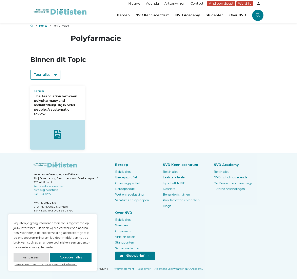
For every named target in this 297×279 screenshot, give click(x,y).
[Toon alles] (45, 75)
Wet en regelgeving (129, 194)
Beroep (123, 15)
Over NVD (237, 15)
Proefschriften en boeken (181, 200)
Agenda (152, 3)
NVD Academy (187, 15)
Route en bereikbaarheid (49, 186)
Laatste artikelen (174, 177)
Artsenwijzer (174, 3)
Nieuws (134, 3)
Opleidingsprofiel (127, 183)
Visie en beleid (125, 237)
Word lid (245, 3)
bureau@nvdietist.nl (46, 190)
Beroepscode (125, 189)
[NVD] (60, 11)
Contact (197, 3)
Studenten (214, 15)
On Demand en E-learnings (233, 183)
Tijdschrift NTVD (174, 183)
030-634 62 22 (42, 194)
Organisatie (123, 231)
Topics (43, 25)
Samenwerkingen (127, 248)
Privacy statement (122, 268)
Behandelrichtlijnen (176, 194)
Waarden (121, 225)
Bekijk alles (123, 172)
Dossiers (169, 189)
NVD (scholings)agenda (230, 177)
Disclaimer (144, 268)
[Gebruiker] (258, 3)
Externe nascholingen (229, 189)
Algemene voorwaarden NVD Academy (178, 268)
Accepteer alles (71, 257)
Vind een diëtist (221, 3)
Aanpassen (31, 257)
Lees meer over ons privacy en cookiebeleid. (46, 264)
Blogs (167, 206)
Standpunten (124, 242)
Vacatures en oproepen (132, 200)
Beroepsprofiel (126, 177)
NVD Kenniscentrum (153, 15)
